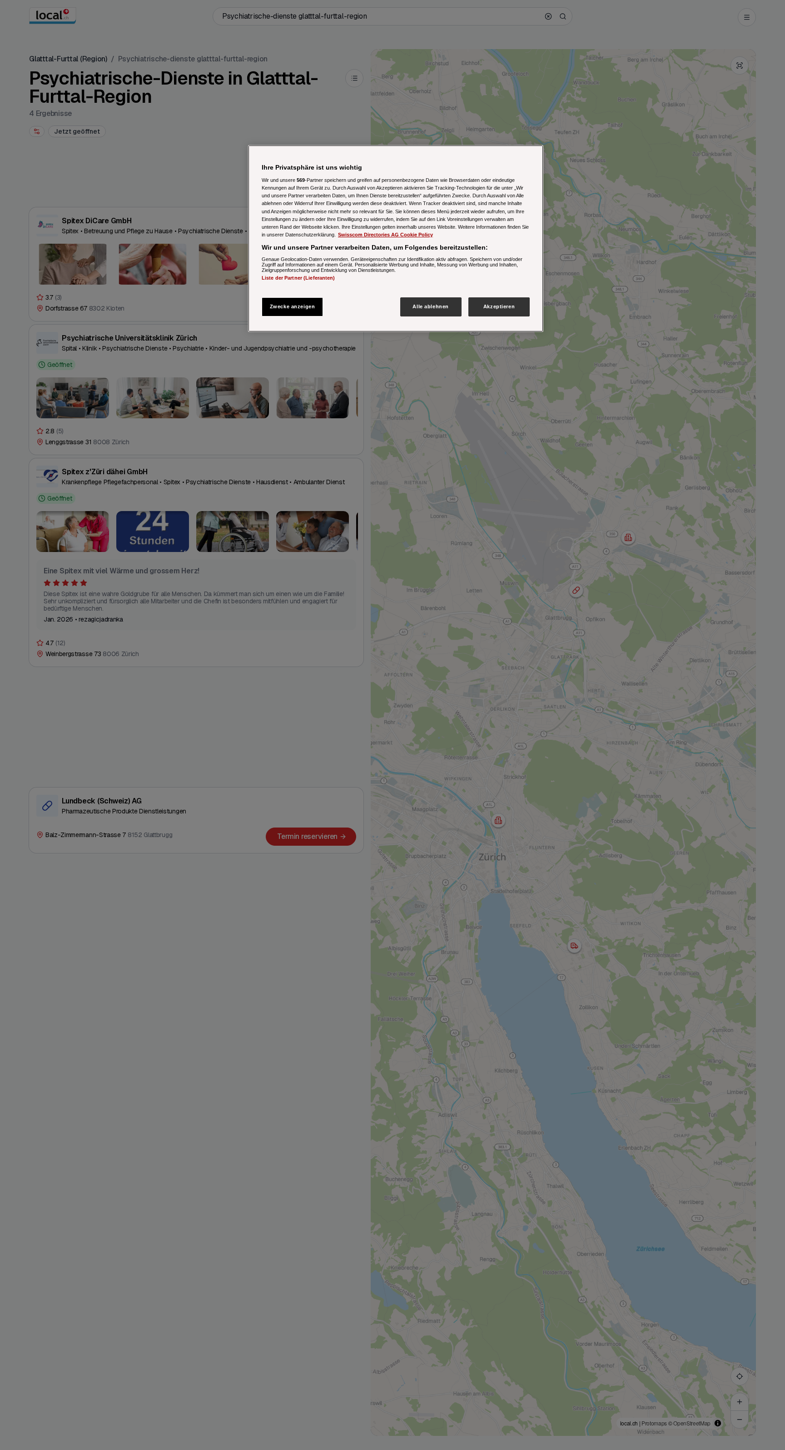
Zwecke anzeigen (292, 306)
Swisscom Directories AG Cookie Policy (385, 234)
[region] (395, 238)
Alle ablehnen (430, 306)
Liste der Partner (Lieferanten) (298, 278)
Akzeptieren (499, 306)
